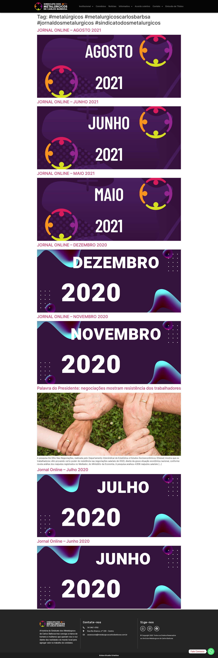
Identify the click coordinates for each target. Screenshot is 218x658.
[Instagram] (149, 628)
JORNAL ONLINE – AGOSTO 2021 (69, 30)
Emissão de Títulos (174, 6)
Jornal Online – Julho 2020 (62, 469)
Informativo (124, 6)
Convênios (101, 6)
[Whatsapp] (142, 628)
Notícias (112, 6)
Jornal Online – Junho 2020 (63, 541)
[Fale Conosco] (211, 651)
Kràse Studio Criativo (109, 655)
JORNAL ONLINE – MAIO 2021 (66, 173)
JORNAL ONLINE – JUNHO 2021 (67, 101)
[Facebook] (156, 628)
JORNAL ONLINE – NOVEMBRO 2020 (72, 316)
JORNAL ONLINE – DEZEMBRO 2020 (72, 244)
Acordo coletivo (142, 6)
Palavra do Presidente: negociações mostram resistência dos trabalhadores (109, 388)
